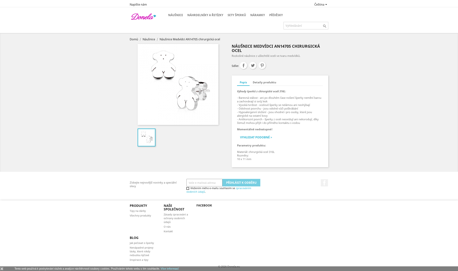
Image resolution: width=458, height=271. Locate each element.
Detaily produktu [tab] (264, 82)
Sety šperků (237, 15)
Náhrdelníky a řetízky (205, 15)
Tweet (252, 65)
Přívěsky (276, 15)
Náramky (257, 15)
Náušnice (175, 15)
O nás (167, 226)
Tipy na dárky (138, 211)
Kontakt (168, 231)
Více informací (170, 268)
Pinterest (262, 65)
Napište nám (138, 4)
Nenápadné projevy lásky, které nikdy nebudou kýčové (141, 251)
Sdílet (243, 65)
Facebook (324, 182)
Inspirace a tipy (139, 260)
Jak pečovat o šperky (142, 243)
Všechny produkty (140, 215)
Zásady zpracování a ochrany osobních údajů (176, 218)
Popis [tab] (243, 82)
